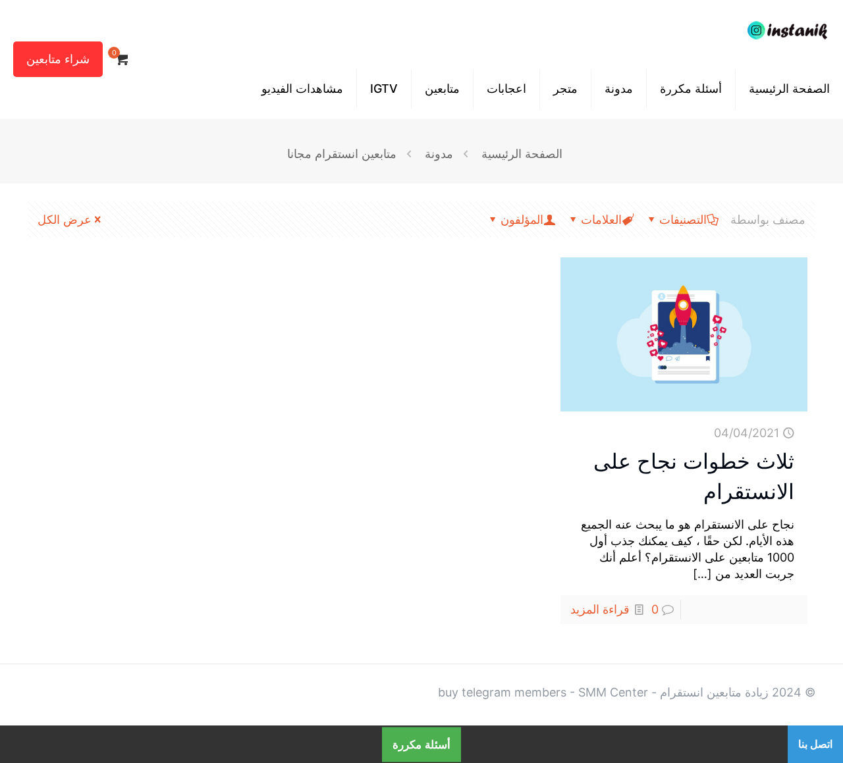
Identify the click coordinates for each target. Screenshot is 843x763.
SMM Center (613, 692)
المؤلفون (522, 219)
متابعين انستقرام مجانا (341, 154)
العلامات (601, 219)
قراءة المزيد (600, 609)
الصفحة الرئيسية (521, 154)
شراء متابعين (58, 59)
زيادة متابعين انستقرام (714, 692)
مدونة (439, 154)
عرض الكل (65, 219)
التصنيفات (683, 219)
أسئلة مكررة (421, 744)
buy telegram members (502, 692)
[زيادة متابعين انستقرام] (787, 29)
